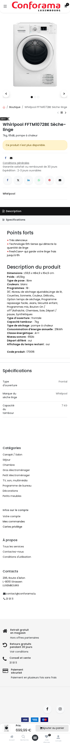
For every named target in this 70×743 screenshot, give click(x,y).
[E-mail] (60, 180)
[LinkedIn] (28, 180)
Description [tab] (13, 211)
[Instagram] (61, 709)
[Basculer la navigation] (5, 6)
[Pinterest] (49, 180)
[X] (18, 180)
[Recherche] (23, 737)
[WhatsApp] (39, 180)
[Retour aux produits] (62, 112)
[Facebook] (7, 180)
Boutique (14, 107)
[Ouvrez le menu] (35, 738)
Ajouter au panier (53, 728)
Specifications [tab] (15, 219)
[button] (6, 93)
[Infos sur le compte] (58, 737)
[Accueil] (11, 737)
